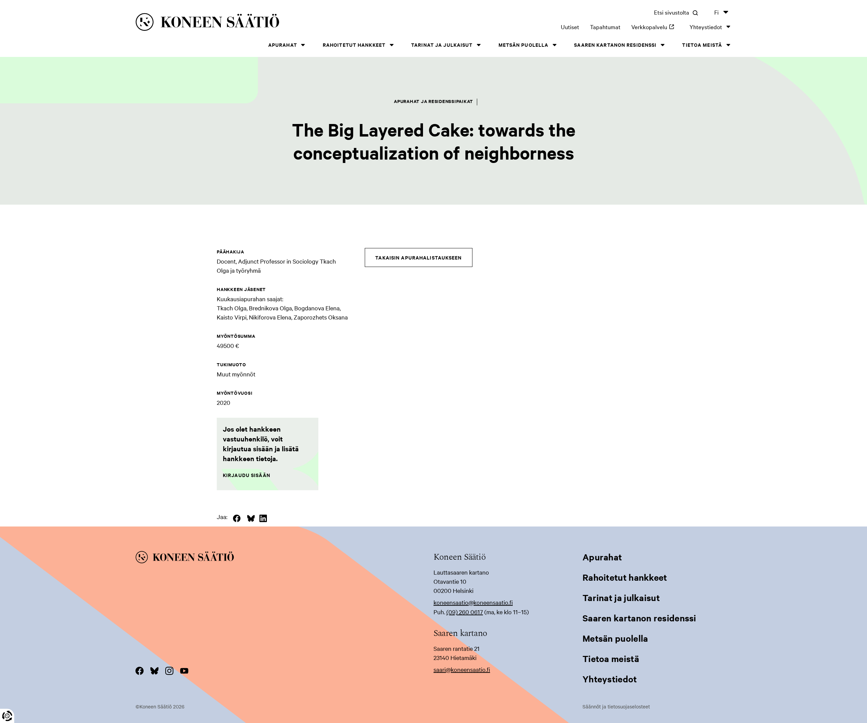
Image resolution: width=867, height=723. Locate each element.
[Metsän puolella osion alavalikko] (554, 44)
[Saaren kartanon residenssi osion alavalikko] (662, 44)
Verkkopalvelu (655, 26)
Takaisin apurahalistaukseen (418, 257)
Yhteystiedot (706, 26)
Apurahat (282, 44)
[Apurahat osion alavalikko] (303, 44)
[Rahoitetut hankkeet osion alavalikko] (391, 44)
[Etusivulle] (264, 23)
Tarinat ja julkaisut (441, 44)
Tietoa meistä (702, 44)
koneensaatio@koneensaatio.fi (473, 602)
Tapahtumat (605, 26)
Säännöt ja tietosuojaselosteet (616, 706)
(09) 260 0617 (464, 612)
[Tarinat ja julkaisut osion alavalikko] (478, 44)
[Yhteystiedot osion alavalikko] (728, 26)
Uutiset (570, 26)
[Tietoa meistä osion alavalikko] (728, 44)
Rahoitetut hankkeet (354, 44)
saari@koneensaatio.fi (462, 669)
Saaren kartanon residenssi (615, 44)
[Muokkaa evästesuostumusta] (7, 716)
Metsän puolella (524, 44)
